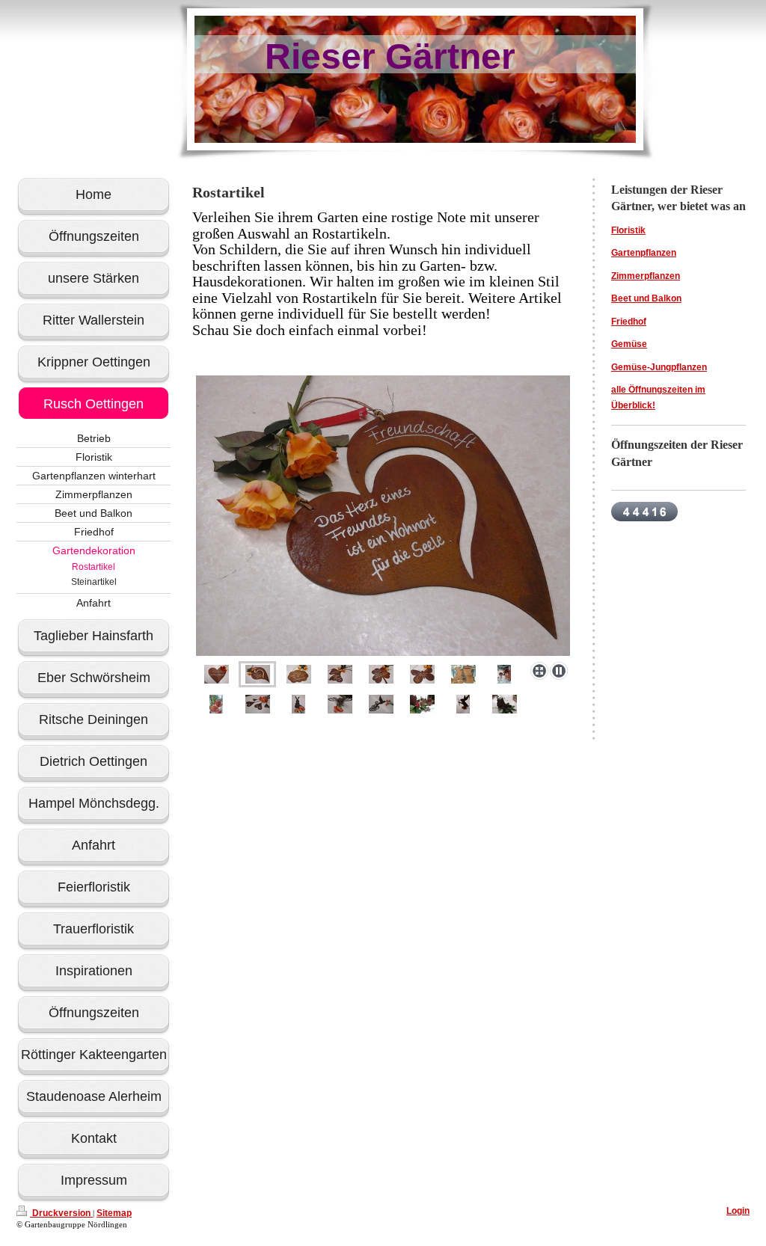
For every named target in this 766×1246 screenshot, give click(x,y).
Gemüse (629, 344)
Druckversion (61, 1213)
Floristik (628, 230)
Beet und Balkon (646, 298)
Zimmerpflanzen (645, 276)
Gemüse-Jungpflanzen (659, 367)
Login (738, 1211)
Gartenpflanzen (643, 253)
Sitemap (114, 1213)
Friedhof (628, 321)
